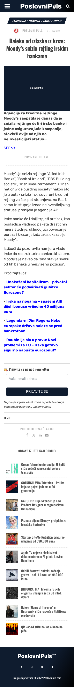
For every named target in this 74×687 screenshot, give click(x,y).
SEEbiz (9, 148)
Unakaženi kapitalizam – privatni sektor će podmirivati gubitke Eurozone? (35, 287)
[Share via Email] (47, 435)
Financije (34, 21)
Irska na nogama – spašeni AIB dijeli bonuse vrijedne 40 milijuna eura (34, 306)
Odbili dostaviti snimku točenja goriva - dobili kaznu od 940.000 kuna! (42, 574)
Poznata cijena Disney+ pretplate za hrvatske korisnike (43, 522)
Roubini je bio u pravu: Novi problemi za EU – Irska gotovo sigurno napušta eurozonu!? (31, 345)
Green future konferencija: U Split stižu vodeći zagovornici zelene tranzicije (43, 468)
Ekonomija (19, 21)
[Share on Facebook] (27, 435)
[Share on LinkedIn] (40, 435)
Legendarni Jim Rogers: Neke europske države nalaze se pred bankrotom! (33, 325)
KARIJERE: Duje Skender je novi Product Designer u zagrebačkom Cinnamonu (42, 504)
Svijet (47, 21)
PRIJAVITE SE (37, 391)
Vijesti (57, 21)
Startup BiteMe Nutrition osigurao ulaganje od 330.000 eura (43, 539)
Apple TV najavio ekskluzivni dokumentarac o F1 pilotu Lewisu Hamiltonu (42, 556)
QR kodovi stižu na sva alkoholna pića (41, 628)
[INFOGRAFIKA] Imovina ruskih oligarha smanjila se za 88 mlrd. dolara (41, 593)
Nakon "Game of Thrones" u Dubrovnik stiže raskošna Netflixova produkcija (43, 611)
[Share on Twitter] (33, 435)
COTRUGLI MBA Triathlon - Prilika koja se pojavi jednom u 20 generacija (42, 486)
